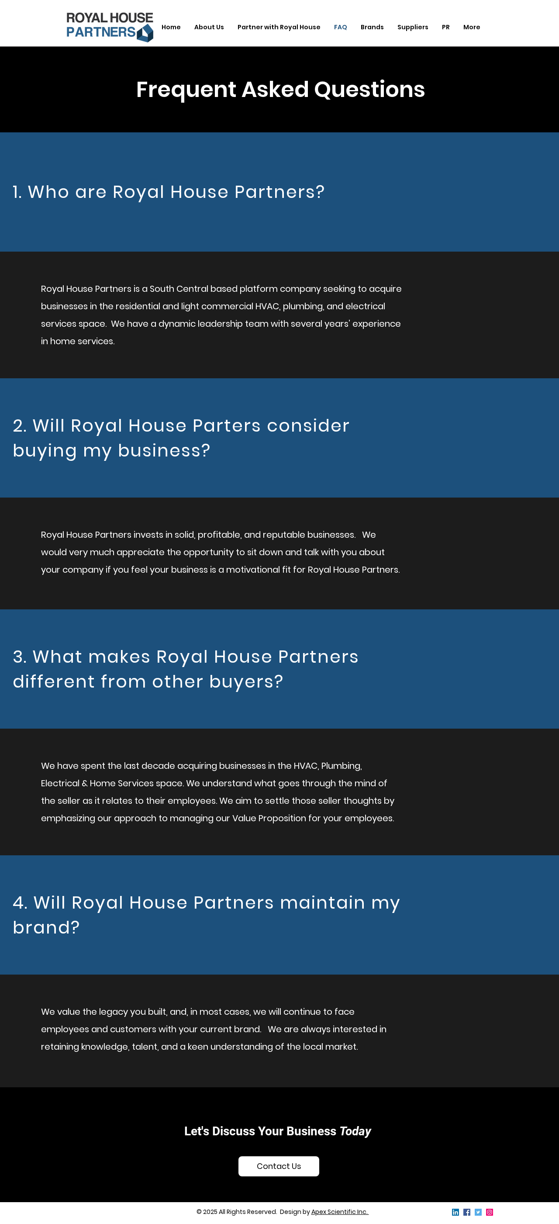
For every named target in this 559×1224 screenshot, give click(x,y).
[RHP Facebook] (466, 1212)
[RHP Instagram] (489, 1212)
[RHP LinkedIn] (455, 1212)
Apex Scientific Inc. (340, 1211)
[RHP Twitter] (478, 1212)
